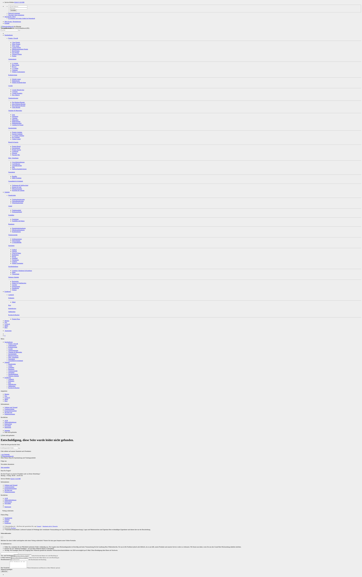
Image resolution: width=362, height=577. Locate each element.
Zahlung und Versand (11, 407)
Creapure (15, 91)
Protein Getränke (17, 132)
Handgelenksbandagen (19, 228)
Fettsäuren (15, 116)
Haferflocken (12, 384)
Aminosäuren (12, 345)
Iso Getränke (16, 137)
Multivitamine (16, 121)
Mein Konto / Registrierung (13, 21)
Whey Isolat (15, 46)
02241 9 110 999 (19, 2)
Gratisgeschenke (9, 409)
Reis (9, 383)
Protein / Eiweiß (13, 344)
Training (7, 519)
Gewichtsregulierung (18, 162)
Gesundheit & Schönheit (15, 360)
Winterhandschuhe (17, 203)
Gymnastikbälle (16, 242)
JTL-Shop (13, 528)
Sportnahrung (9, 35)
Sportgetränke (12, 354)
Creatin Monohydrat (18, 90)
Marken (7, 321)
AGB (6, 420)
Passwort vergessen (14, 13)
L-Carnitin (15, 68)
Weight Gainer (16, 79)
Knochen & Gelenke (18, 190)
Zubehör (7, 192)
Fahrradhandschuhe (18, 201)
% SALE (7, 324)
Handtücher (15, 288)
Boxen (14, 256)
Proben (14, 56)
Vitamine (14, 118)
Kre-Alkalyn (16, 95)
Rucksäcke (15, 281)
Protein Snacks (16, 150)
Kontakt (7, 23)
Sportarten (11, 372)
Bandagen (11, 369)
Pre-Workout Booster (18, 102)
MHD (6, 326)
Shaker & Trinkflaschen (19, 283)
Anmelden (13, 10)
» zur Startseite (5, 454)
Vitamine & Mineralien (15, 352)
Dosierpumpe (16, 286)
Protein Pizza (16, 319)
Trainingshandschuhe (18, 199)
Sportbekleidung (13, 374)
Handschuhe (12, 364)
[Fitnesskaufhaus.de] (7, 26)
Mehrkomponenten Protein (20, 49)
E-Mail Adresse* (6, 557)
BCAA (14, 67)
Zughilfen (11, 367)
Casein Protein (16, 47)
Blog (6, 327)
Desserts (14, 153)
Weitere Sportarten (17, 263)
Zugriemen (15, 219)
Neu (6, 322)
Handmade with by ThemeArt (50, 526)
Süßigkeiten (11, 386)
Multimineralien (16, 123)
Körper (7, 521)
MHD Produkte (16, 178)
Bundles (14, 176)
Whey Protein (16, 44)
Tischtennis (15, 260)
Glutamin (15, 70)
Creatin (10, 349)
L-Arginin (15, 63)
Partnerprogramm (10, 414)
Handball (15, 258)
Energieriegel (16, 148)
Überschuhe (15, 274)
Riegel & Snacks (13, 355)
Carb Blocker (16, 164)
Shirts (13, 272)
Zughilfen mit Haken (18, 221)
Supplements (8, 518)
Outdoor (14, 261)
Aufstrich (11, 379)
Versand (39, 526)
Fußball (14, 250)
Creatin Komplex (17, 93)
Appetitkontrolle (17, 165)
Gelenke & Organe (17, 125)
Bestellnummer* (5, 559)
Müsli (13, 302)
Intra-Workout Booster (18, 104)
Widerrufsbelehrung (10, 422)
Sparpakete (11, 359)
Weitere (14, 290)
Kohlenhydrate (12, 347)
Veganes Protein (17, 54)
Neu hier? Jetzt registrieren (16, 15)
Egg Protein (15, 52)
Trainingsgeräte (12, 371)
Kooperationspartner (11, 411)
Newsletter (8, 425)
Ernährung (8, 291)
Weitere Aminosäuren (18, 72)
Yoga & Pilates (16, 253)
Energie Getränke (17, 134)
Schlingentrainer (17, 239)
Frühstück (11, 381)
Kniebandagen (16, 231)
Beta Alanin (15, 65)
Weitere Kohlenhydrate (19, 82)
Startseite (7, 430)
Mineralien (15, 120)
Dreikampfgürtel (17, 212)
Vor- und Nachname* (7, 555)
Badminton (15, 255)
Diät (13, 167)
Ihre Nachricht (5, 568)
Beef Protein (16, 51)
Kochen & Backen (13, 388)
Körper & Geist (16, 187)
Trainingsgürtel (16, 210)
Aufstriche (15, 151)
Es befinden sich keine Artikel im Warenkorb (21, 18)
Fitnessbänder (16, 241)
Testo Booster (16, 107)
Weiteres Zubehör (13, 376)
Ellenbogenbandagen (18, 230)
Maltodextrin (16, 81)
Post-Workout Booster (18, 105)
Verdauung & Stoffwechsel (20, 185)
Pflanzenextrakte (17, 189)
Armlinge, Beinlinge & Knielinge (22, 270)
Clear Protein (16, 42)
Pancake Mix (16, 155)
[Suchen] (19, 30)
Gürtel (10, 366)
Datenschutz (8, 424)
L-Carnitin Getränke (18, 135)
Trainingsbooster (13, 350)
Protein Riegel (16, 146)
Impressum (8, 427)
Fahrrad (14, 251)
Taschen (14, 285)
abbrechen (4, 571)
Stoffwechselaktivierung (19, 169)
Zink (13, 115)
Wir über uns (8, 412)
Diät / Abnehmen (13, 357)
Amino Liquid (16, 139)
